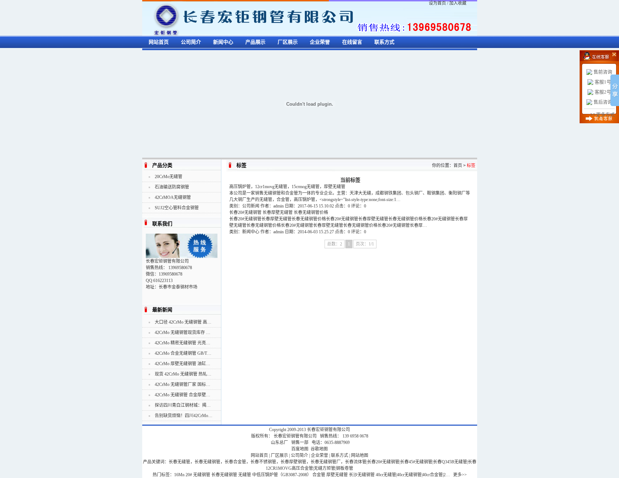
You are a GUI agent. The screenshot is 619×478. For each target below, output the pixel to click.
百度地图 (299, 448)
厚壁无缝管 (337, 474)
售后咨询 (603, 102)
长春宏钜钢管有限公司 (328, 429)
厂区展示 (288, 42)
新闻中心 (223, 42)
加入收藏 (457, 3)
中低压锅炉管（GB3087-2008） (281, 474)
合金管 (318, 474)
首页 (458, 165)
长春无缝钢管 (224, 474)
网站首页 (159, 42)
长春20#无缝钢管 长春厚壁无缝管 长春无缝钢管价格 (278, 212)
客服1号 (603, 82)
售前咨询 (603, 72)
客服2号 (603, 92)
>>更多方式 (602, 114)
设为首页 (437, 3)
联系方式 (384, 42)
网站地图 (359, 455)
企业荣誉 (320, 42)
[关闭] (609, 53)
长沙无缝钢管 (362, 474)
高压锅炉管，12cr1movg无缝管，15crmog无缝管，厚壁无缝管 (287, 186)
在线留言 (352, 42)
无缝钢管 (201, 474)
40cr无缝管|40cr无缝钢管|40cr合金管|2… (413, 474)
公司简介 (191, 42)
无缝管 (244, 474)
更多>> (460, 474)
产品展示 (255, 42)
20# (189, 474)
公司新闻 (250, 206)
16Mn (179, 474)
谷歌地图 (319, 448)
